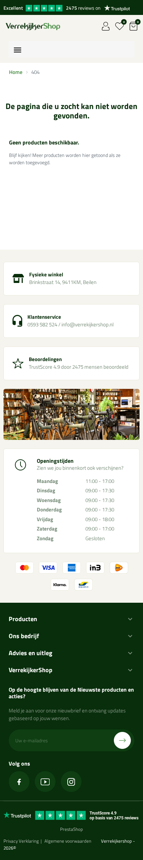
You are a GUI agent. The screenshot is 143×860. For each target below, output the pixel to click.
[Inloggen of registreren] (106, 26)
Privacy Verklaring (21, 840)
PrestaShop (71, 829)
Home (16, 72)
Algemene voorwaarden (67, 840)
